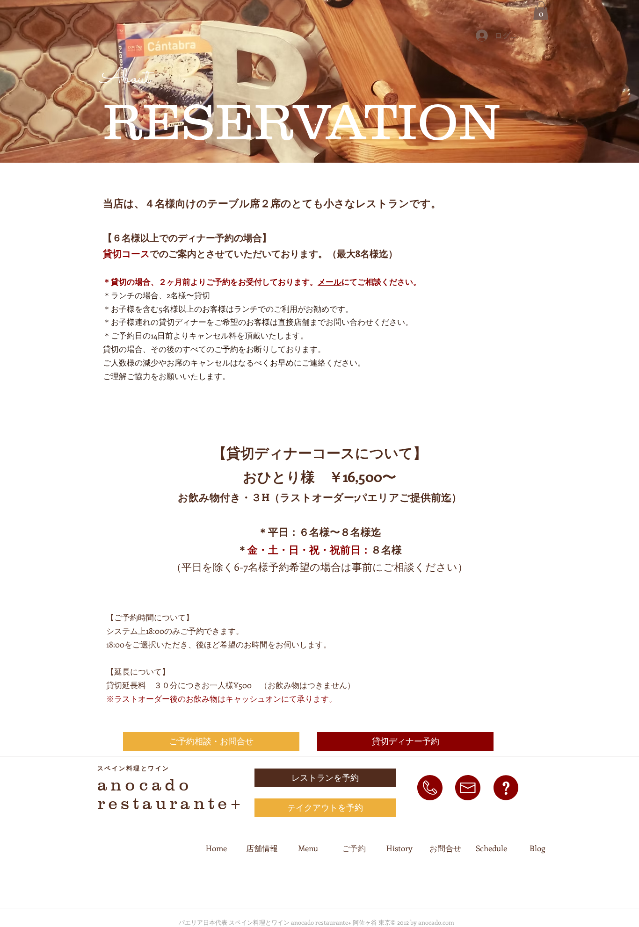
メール (329, 281)
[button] (541, 10)
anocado (144, 784)
